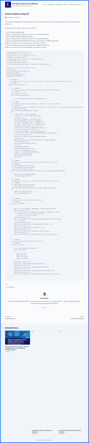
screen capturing (10, 287)
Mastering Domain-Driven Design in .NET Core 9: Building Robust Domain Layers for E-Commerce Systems (17, 348)
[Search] (83, 4)
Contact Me (71, 4)
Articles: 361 (44, 307)
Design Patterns (59, 4)
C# (20, 17)
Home (44, 4)
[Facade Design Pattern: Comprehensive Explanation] (44, 379)
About (65, 4)
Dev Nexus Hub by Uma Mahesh (25, 4)
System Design (50, 4)
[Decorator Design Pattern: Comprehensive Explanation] (71, 379)
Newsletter (78, 4)
